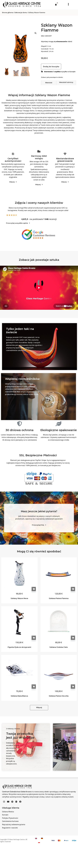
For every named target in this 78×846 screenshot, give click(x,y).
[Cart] (56, 4)
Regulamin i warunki (10, 828)
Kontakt (5, 815)
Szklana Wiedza (8, 811)
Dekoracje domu (21, 12)
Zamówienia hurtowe (10, 821)
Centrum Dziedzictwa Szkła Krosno (17, 792)
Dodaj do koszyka (34, 589)
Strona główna (7, 12)
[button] (68, 4)
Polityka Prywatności (10, 818)
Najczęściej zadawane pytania (13, 824)
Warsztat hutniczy (66, 82)
